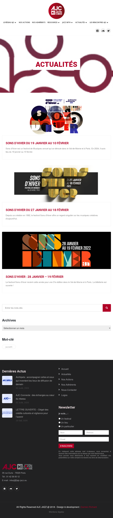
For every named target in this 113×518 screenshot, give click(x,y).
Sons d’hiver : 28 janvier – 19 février (34, 276)
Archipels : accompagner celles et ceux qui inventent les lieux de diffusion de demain (35, 380)
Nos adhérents (38, 22)
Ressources (52, 22)
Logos (64, 395)
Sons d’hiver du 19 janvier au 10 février (37, 143)
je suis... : (63, 413)
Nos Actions (24, 22)
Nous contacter (69, 389)
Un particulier (67, 426)
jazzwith (9, 346)
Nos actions (67, 379)
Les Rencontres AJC (98, 22)
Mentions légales (56, 511)
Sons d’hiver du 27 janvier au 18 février (37, 210)
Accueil (65, 368)
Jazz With (66, 22)
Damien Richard (89, 506)
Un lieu (64, 422)
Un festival (65, 418)
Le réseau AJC (8, 22)
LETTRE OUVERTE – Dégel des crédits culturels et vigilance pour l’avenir (32, 413)
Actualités (80, 22)
